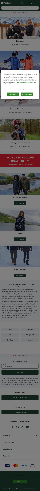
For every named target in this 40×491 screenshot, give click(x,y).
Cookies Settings (19, 89)
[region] (20, 84)
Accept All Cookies (27, 94)
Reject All (13, 94)
